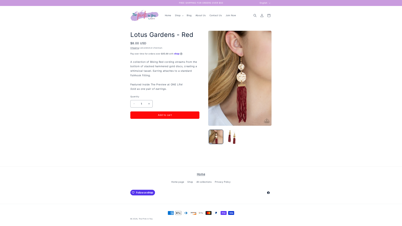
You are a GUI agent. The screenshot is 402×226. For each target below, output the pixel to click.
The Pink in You (146, 219)
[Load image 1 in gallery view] (216, 137)
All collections (204, 181)
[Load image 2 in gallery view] (232, 137)
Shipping (134, 48)
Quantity (134, 96)
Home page (177, 181)
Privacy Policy (223, 181)
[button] (179, 15)
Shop (190, 181)
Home (201, 174)
